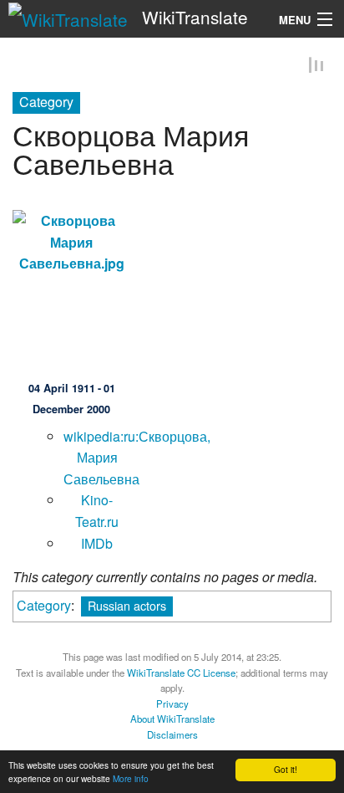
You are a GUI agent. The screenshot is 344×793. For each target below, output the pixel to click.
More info (131, 778)
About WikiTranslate (172, 720)
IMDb (97, 544)
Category (44, 606)
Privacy (172, 704)
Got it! (285, 769)
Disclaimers (172, 735)
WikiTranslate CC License (181, 673)
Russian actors (127, 607)
